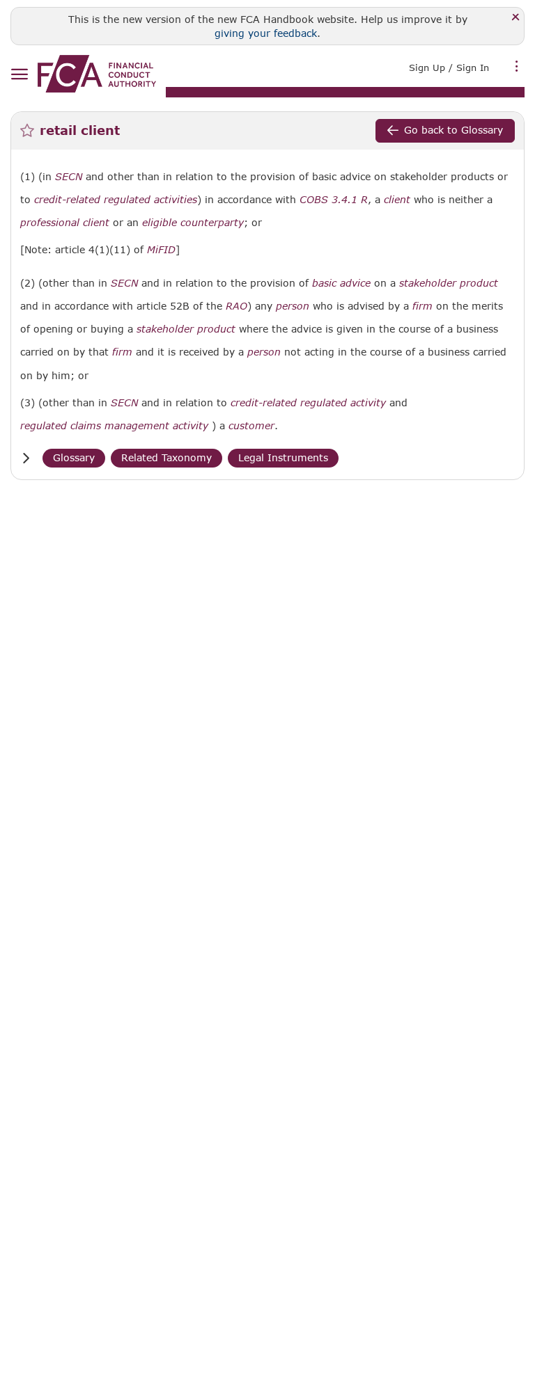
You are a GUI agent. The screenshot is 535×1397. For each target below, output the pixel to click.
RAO (236, 306)
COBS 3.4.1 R (334, 199)
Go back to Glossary (453, 130)
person (292, 306)
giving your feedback (266, 33)
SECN (68, 177)
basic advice (341, 283)
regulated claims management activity (114, 426)
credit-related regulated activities (115, 200)
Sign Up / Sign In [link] (449, 67)
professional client (64, 222)
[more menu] (517, 66)
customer (251, 426)
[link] (97, 73)
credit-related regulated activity (308, 403)
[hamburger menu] (19, 74)
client (397, 200)
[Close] (515, 17)
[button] (25, 458)
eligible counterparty (193, 222)
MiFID (161, 250)
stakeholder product (448, 283)
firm (422, 306)
